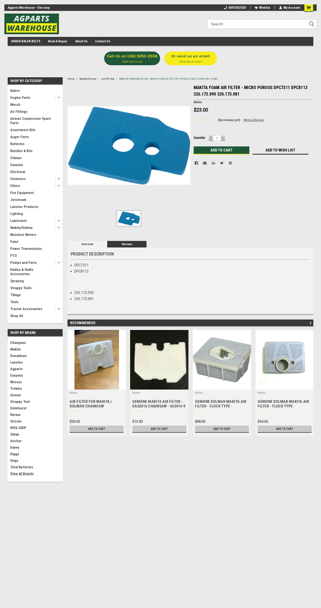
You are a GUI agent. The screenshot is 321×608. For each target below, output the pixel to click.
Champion (18, 342)
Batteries (17, 144)
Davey (14, 447)
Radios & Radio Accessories (21, 271)
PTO (13, 255)
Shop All (16, 316)
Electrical (17, 172)
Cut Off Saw (107, 78)
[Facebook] (196, 163)
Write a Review (253, 120)
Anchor (16, 441)
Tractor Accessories (26, 309)
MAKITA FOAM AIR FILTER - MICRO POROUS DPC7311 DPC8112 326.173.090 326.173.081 (168, 78)
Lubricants (18, 220)
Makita (15, 349)
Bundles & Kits (21, 151)
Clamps (16, 158)
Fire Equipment (22, 193)
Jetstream (18, 200)
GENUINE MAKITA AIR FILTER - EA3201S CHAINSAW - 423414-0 (158, 403)
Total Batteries (21, 467)
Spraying (17, 281)
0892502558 (237, 8)
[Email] (205, 163)
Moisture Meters (23, 234)
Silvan (14, 434)
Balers (15, 90)
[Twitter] (222, 163)
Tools (14, 302)
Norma (15, 414)
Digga (14, 454)
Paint (14, 241)
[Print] (213, 163)
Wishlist (264, 8)
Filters (15, 186)
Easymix (16, 165)
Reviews (127, 244)
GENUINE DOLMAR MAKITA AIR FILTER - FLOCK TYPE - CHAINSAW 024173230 (220, 406)
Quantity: (199, 137)
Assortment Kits (22, 130)
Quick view (222, 386)
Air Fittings (18, 111)
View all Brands (22, 473)
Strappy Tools (20, 288)
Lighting (16, 213)
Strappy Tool (20, 401)
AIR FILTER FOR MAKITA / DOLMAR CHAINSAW (91, 403)
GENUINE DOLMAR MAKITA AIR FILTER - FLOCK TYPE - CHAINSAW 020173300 (283, 406)
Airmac (15, 395)
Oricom (15, 421)
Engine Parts (20, 97)
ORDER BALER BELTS (25, 41)
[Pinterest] (230, 163)
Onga (14, 460)
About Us (81, 41)
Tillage (15, 295)
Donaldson (18, 356)
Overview (87, 244)
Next (311, 323)
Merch (15, 104)
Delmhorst (18, 408)
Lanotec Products (24, 206)
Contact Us (102, 41)
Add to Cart (96, 429)
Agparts (16, 369)
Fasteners (18, 179)
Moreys (16, 382)
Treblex (16, 388)
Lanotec (16, 362)
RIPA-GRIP (18, 428)
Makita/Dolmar (21, 227)
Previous (307, 323)
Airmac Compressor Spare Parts (30, 120)
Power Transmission (26, 248)
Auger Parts (19, 137)
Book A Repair (57, 41)
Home (71, 78)
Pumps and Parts (23, 262)
